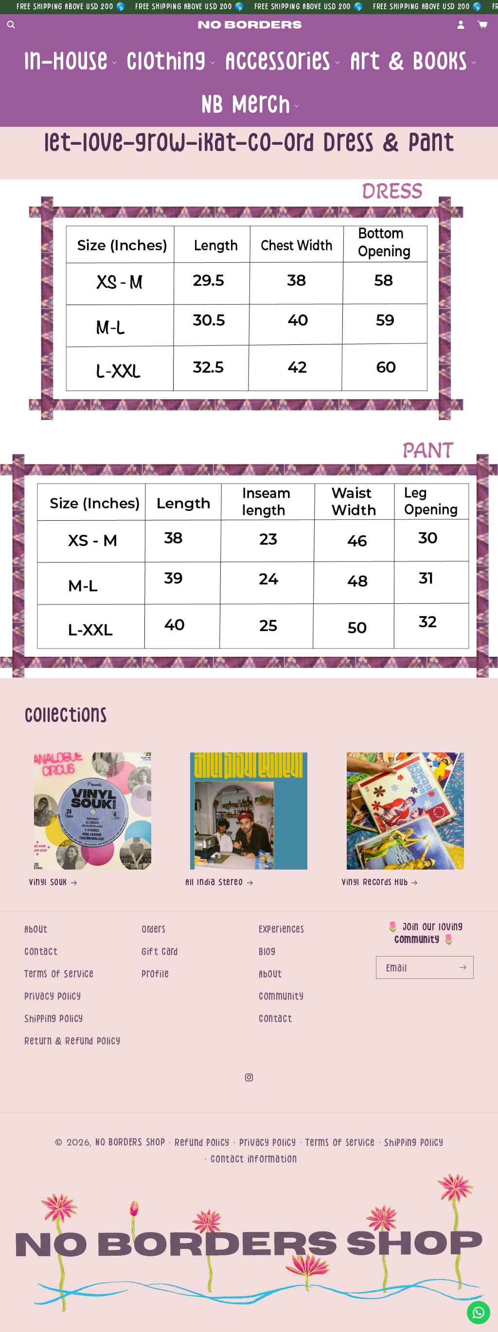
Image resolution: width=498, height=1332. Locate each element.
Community (281, 996)
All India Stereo (214, 883)
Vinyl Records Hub (375, 883)
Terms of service (339, 1143)
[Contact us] (478, 1312)
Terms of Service (59, 974)
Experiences (281, 929)
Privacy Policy (52, 996)
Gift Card (160, 952)
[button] (10, 24)
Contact (40, 952)
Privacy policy (267, 1143)
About (36, 929)
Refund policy (202, 1143)
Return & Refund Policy (72, 1041)
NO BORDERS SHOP (130, 1142)
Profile (155, 974)
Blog (267, 952)
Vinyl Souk (48, 883)
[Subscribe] (462, 967)
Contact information (254, 1159)
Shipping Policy (53, 1019)
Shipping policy (414, 1143)
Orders (154, 929)
